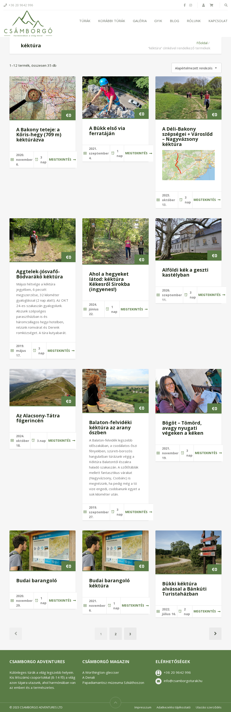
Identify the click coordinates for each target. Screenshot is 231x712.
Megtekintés (60, 159)
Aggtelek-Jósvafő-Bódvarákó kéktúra (39, 274)
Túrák (84, 20)
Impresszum (142, 707)
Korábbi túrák (111, 20)
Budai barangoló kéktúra (109, 583)
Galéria (140, 20)
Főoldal (202, 43)
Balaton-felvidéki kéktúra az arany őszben (110, 427)
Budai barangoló (36, 580)
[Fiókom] (204, 5)
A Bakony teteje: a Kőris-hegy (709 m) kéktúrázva (38, 134)
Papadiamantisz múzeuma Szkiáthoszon (113, 682)
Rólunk (194, 20)
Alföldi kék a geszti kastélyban (185, 272)
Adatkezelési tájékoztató (174, 707)
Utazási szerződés (209, 707)
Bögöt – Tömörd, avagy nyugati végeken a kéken (182, 428)
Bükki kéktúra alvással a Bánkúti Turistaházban (184, 588)
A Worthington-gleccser (100, 672)
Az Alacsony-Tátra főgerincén (38, 418)
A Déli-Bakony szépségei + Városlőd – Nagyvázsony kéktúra (187, 136)
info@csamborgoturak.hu (183, 680)
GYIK (158, 20)
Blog (174, 20)
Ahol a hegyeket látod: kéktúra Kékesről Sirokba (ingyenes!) (109, 281)
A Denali (88, 677)
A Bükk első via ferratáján (107, 130)
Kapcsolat (218, 20)
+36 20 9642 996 (177, 672)
